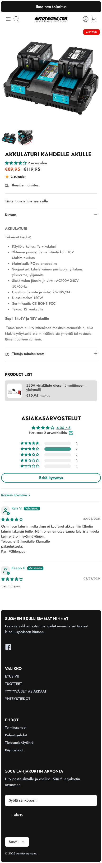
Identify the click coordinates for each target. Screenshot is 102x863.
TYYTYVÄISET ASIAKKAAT (25, 691)
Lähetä (18, 815)
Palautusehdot (16, 735)
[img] (12, 519)
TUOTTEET (13, 683)
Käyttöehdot (14, 750)
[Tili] (83, 19)
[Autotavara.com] (51, 19)
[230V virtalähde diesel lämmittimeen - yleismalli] (14, 391)
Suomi (14, 841)
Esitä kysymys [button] (51, 477)
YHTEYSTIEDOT (17, 698)
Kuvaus (11, 214)
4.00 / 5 (63, 427)
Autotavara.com (26, 853)
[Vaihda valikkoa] (8, 19)
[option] (51, 78)
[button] (16, 163)
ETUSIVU (12, 676)
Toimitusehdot (15, 727)
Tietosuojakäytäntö (19, 742)
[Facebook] (8, 647)
